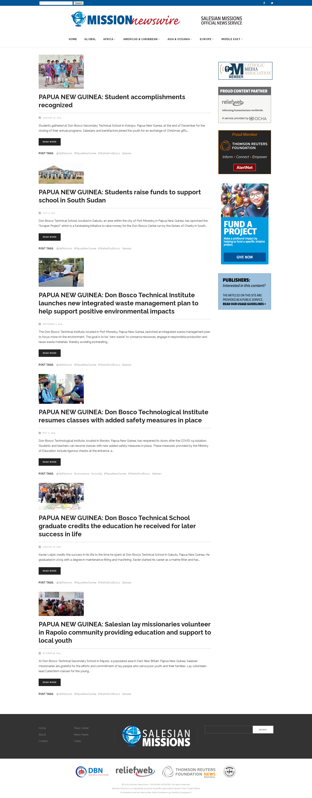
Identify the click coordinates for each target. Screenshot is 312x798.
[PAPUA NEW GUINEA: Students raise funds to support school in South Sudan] (125, 173)
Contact (43, 741)
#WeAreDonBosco (109, 153)
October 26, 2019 (52, 653)
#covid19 (96, 473)
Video (77, 741)
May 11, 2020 (49, 433)
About (42, 734)
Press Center (81, 728)
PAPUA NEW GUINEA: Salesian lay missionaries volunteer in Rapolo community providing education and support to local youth (125, 632)
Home (42, 728)
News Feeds (81, 734)
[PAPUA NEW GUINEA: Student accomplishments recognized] (125, 72)
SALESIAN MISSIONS (160, 784)
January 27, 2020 (52, 547)
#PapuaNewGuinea (85, 153)
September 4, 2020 (53, 324)
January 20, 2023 (52, 118)
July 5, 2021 (49, 213)
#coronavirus (82, 473)
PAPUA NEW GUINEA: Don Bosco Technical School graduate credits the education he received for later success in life (117, 526)
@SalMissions (64, 153)
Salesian (126, 153)
